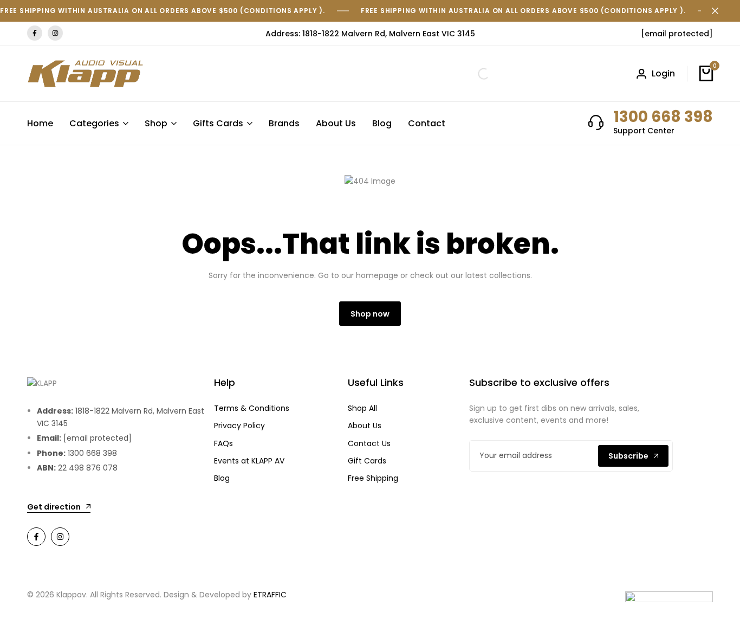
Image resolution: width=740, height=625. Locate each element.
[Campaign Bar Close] (720, 11)
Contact (426, 123)
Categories (94, 123)
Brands (284, 123)
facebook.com (34, 33)
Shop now (370, 313)
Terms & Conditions (251, 408)
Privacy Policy (239, 425)
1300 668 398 (663, 116)
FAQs (223, 443)
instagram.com (55, 33)
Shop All (362, 408)
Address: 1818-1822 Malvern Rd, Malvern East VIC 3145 (370, 33)
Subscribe (628, 455)
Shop (156, 123)
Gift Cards (367, 460)
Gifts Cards (218, 123)
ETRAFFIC (270, 594)
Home (40, 123)
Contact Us (369, 443)
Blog (382, 123)
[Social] (36, 536)
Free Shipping (373, 478)
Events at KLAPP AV (249, 460)
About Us (336, 123)
